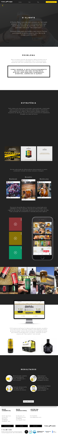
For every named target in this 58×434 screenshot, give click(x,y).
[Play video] (15, 224)
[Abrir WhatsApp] (55, 431)
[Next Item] (56, 280)
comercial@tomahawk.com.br (35, 417)
